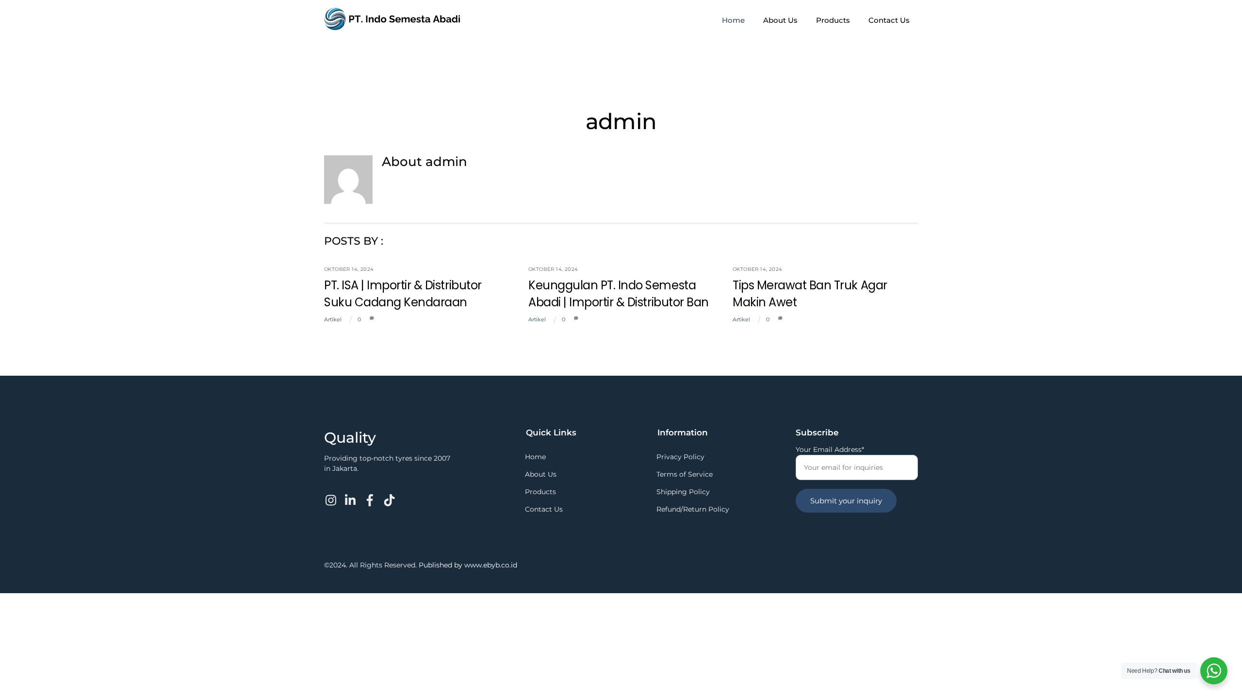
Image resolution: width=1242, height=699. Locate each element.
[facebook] (370, 494)
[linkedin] (351, 494)
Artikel (333, 319)
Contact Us (889, 20)
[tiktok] (389, 494)
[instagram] (332, 494)
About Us (780, 20)
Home (733, 20)
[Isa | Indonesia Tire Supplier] (392, 25)
